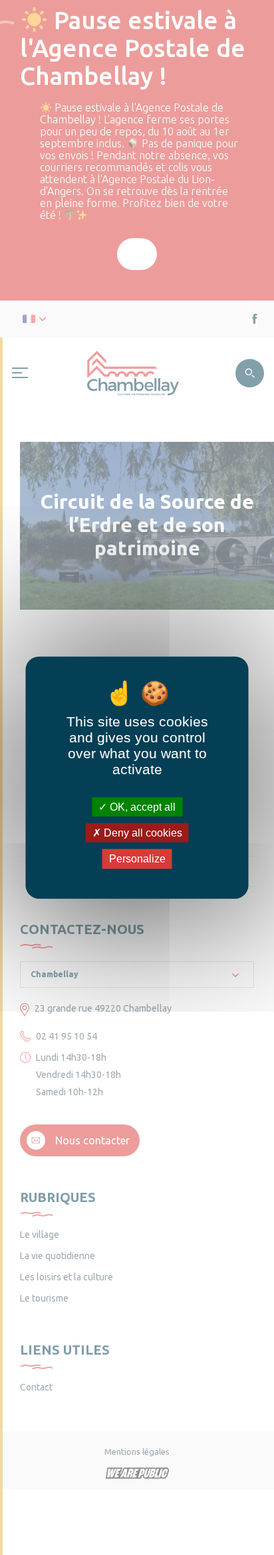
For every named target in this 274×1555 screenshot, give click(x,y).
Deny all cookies (141, 833)
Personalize (137, 858)
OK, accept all (141, 807)
